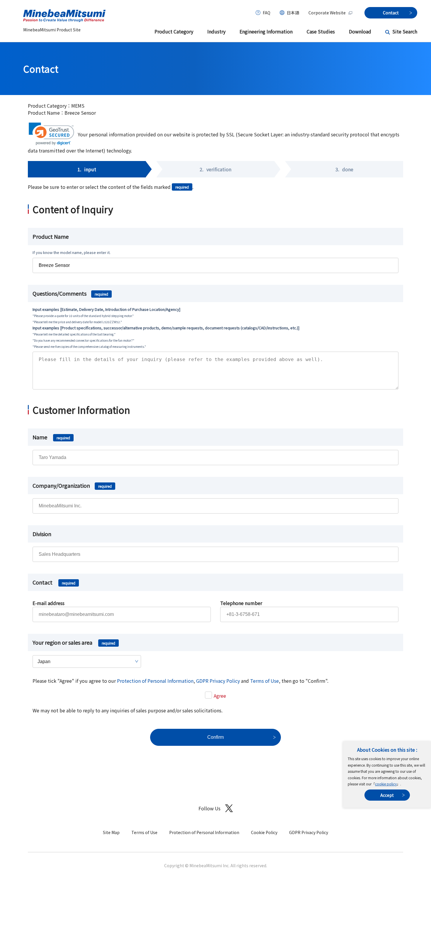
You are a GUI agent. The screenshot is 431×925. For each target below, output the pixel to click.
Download (360, 31)
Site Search (404, 31)
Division (42, 534)
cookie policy (386, 783)
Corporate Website (327, 13)
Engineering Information (266, 31)
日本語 (293, 13)
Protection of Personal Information (155, 680)
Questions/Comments (70, 293)
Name (51, 437)
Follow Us (209, 808)
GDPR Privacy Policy (218, 680)
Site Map (111, 832)
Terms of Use (264, 680)
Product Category (174, 31)
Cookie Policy (264, 832)
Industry (216, 31)
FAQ (266, 13)
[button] (51, 134)
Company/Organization (72, 485)
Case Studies (321, 31)
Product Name (51, 236)
